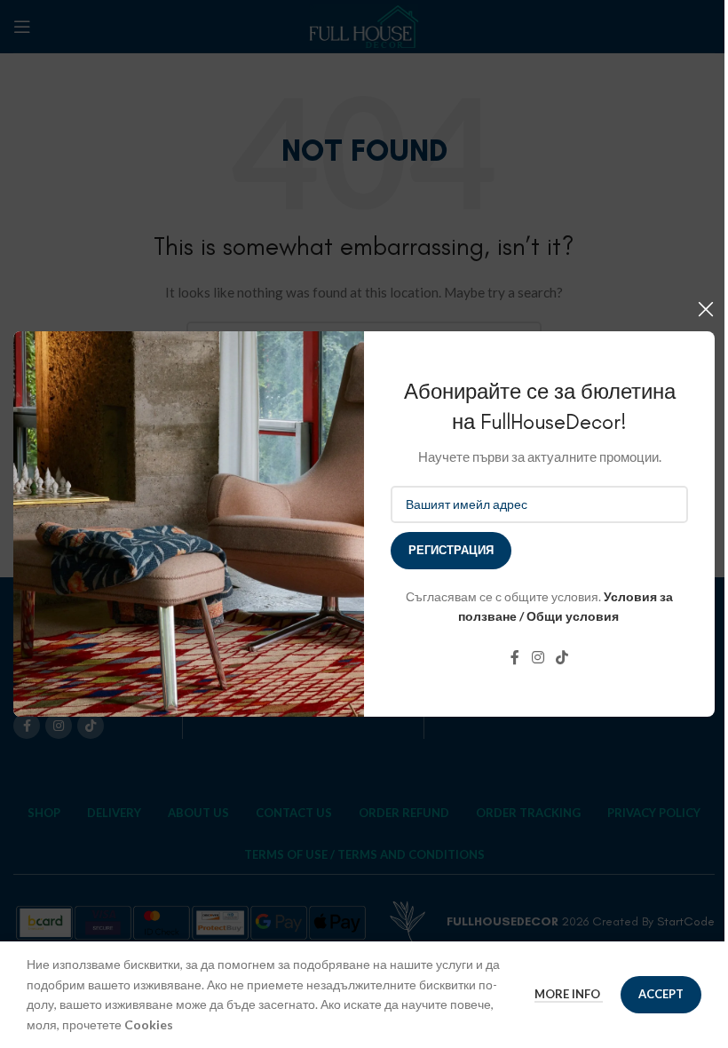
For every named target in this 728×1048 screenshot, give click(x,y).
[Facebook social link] (515, 658)
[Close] (706, 309)
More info (568, 994)
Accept (661, 994)
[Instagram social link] (538, 658)
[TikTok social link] (562, 658)
